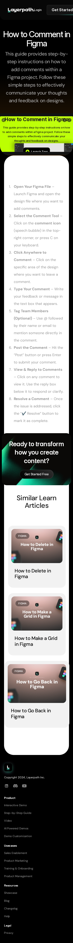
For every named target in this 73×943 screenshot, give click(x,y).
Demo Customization (18, 836)
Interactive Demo (15, 805)
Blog (7, 901)
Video (8, 820)
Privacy (8, 932)
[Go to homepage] (21, 10)
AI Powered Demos (16, 828)
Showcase (10, 893)
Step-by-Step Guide (17, 813)
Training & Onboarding (18, 868)
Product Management (18, 876)
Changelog (11, 908)
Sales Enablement (15, 853)
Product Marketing (16, 861)
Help (7, 916)
